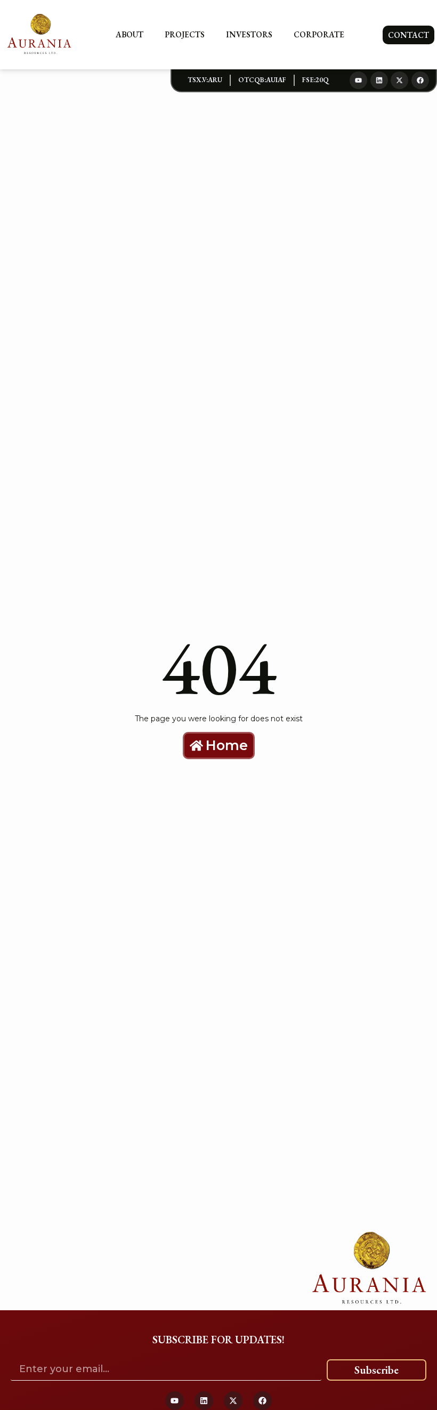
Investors (249, 34)
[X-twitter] (399, 80)
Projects (185, 34)
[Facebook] (420, 80)
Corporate (319, 34)
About (129, 34)
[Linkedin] (379, 80)
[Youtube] (358, 80)
